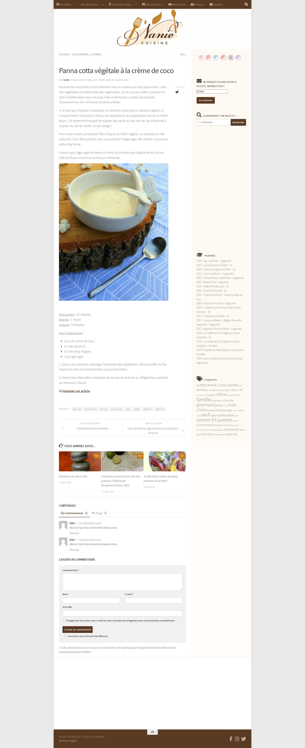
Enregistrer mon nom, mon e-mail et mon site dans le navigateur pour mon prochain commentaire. (121, 620)
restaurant (231, 429)
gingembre (219, 400)
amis (203, 385)
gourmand (206, 405)
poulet (236, 425)
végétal (137, 409)
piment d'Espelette (214, 420)
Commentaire (70, 570)
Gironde (228, 400)
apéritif (232, 385)
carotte (212, 390)
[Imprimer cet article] (60, 391)
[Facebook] (230, 739)
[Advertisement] (221, 189)
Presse (198, 4)
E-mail (129, 594)
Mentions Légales (68, 740)
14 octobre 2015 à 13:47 (90, 523)
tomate (207, 434)
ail (198, 385)
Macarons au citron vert (73, 476)
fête (212, 400)
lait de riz (104, 409)
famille (204, 399)
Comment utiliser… (122, 4)
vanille (228, 434)
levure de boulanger (221, 410)
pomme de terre (205, 425)
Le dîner (95, 54)
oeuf (205, 415)
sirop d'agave (116, 409)
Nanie (67, 80)
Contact (217, 4)
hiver (226, 405)
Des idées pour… (90, 4)
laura (72, 522)
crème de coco (91, 409)
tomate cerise (218, 434)
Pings (100, 513)
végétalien (147, 409)
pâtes (220, 429)
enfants (237, 395)
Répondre (74, 532)
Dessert (64, 54)
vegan (128, 409)
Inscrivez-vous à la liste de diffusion (88, 636)
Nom (65, 594)
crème (221, 394)
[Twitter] (243, 739)
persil (236, 415)
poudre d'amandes (224, 425)
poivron (236, 421)
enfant (230, 395)
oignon (214, 415)
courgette (210, 395)
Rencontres (179, 4)
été (235, 434)
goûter (219, 405)
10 (99, 455)
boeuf (240, 385)
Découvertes (153, 4)
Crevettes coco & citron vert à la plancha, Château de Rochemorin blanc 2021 (120, 480)
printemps (201, 430)
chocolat (220, 390)
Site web (67, 607)
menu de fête (238, 410)
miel (199, 415)
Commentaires (76, 513)
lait (208, 410)
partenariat (226, 415)
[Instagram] (237, 739)
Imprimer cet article (76, 391)
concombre (201, 395)
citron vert (236, 390)
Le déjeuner (80, 54)
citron (228, 390)
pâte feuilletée (212, 429)
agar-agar (77, 409)
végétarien (159, 409)
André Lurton (217, 385)
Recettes (64, 4)
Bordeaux (202, 390)
